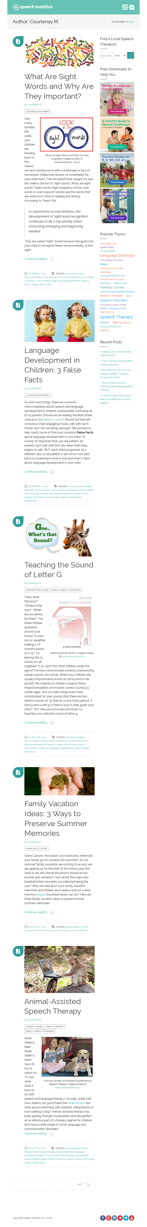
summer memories (60, 930)
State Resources (121, 322)
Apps (128, 296)
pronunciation (31, 748)
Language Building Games (113, 304)
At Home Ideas (108, 250)
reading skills (37, 284)
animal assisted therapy (44, 1152)
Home (129, 21)
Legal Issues (120, 283)
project (41, 894)
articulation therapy (74, 273)
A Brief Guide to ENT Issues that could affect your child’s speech (115, 399)
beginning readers (33, 277)
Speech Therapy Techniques (66, 590)
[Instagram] (114, 1218)
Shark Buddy (76, 1103)
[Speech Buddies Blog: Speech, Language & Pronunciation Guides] (33, 6)
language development (69, 281)
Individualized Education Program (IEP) (121, 291)
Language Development (38, 112)
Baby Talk (29, 490)
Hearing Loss (107, 312)
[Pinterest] (120, 1218)
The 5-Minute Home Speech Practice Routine (116, 362)
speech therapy (31, 1159)
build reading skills (52, 277)
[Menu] (125, 7)
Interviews (105, 283)
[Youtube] (131, 1218)
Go (130, 56)
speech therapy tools (34, 1162)
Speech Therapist (54, 1027)
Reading (104, 330)
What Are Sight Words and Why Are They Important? (59, 86)
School (48, 284)
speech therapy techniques (80, 1159)
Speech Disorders (113, 300)
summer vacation (79, 930)
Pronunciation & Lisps (37, 590)
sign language (53, 497)
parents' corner (80, 493)
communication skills (46, 281)
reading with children (34, 497)
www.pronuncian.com (73, 656)
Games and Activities (36, 849)
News (104, 264)
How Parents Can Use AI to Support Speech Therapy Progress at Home (115, 373)
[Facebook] (103, 1218)
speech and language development (56, 748)
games (69, 927)
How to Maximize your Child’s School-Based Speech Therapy (116, 386)
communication (70, 277)
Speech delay (107, 247)
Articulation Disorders (111, 260)
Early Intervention (65, 1152)
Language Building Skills (112, 275)
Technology (105, 272)
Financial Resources (110, 326)
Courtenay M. (35, 104)
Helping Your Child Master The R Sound (115, 353)
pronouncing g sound (73, 744)
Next (83, 1184)
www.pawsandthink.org (67, 1087)
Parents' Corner (34, 1027)
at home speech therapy (79, 486)
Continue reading (38, 259)
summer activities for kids (37, 930)
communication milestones (64, 490)
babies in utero (53, 419)
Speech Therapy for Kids (113, 308)
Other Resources (108, 243)
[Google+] (108, 1218)
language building (39, 493)
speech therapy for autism (53, 1159)
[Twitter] (126, 1218)
